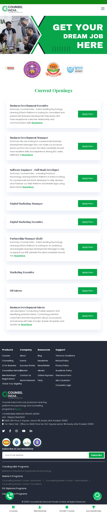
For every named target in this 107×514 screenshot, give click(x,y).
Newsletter (43, 360)
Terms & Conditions (65, 355)
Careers (24, 370)
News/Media (44, 365)
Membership (40, 511)
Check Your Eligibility (12, 383)
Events (23, 360)
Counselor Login (63, 385)
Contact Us (25, 375)
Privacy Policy (62, 365)
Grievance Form (63, 375)
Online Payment (46, 375)
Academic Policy (64, 370)
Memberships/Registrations (9, 377)
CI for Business (9, 365)
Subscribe (96, 455)
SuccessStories (93, 511)
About (23, 355)
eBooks (41, 370)
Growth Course (66, 511)
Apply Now (87, 114)
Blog (40, 355)
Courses (6, 355)
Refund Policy (62, 360)
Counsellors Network (12, 370)
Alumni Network (27, 380)
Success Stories (27, 365)
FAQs (40, 380)
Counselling (7, 360)
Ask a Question (63, 380)
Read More (37, 122)
